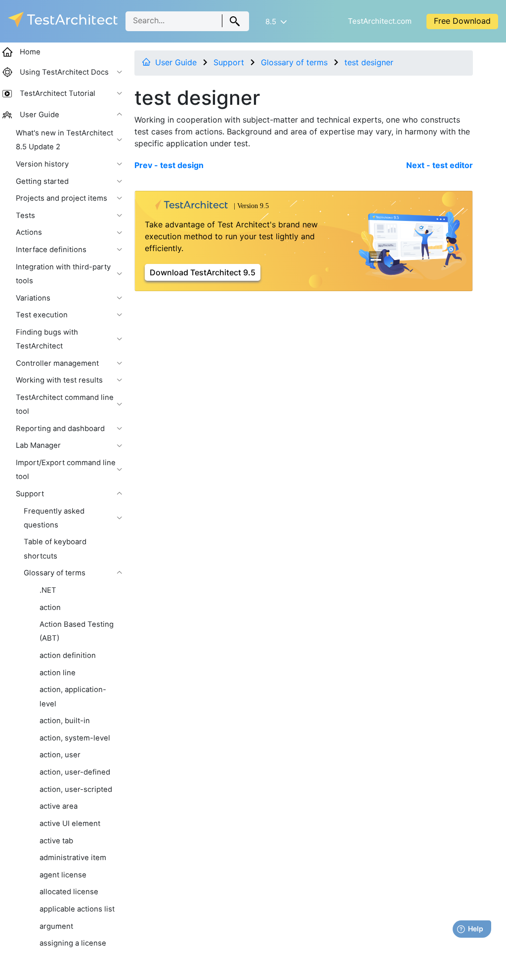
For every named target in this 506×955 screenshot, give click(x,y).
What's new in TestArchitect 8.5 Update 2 (64, 140)
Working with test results (59, 380)
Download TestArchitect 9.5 (202, 272)
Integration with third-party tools (63, 273)
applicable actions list (77, 909)
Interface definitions (51, 249)
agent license (63, 874)
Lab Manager (38, 445)
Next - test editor (439, 165)
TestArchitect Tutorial (57, 93)
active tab (56, 840)
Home (30, 51)
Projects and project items (61, 198)
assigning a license (73, 943)
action (50, 607)
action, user (60, 754)
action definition (68, 655)
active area (59, 806)
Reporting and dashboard (60, 428)
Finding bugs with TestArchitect (47, 339)
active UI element (70, 823)
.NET (48, 590)
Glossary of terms (294, 62)
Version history (42, 164)
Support (228, 62)
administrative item (73, 857)
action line (58, 672)
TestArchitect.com (380, 21)
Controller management (57, 363)
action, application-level (73, 696)
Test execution (42, 314)
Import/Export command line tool (66, 469)
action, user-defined (75, 772)
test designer (368, 62)
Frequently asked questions (54, 518)
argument (56, 926)
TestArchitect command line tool (65, 404)
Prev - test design (169, 165)
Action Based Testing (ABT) (77, 631)
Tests (25, 215)
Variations (33, 298)
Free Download (462, 21)
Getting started (42, 181)
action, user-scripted (76, 789)
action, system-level (75, 738)
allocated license (69, 891)
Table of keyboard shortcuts (55, 548)
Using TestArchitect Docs (64, 72)
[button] (276, 21)
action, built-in (65, 720)
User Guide (176, 62)
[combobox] (187, 21)
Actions (29, 232)
